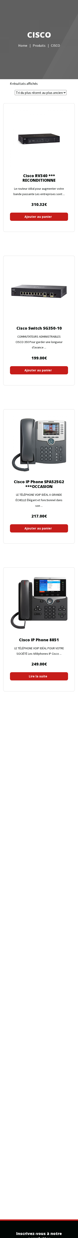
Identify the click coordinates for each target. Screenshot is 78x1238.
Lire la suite (38, 676)
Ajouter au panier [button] (38, 217)
